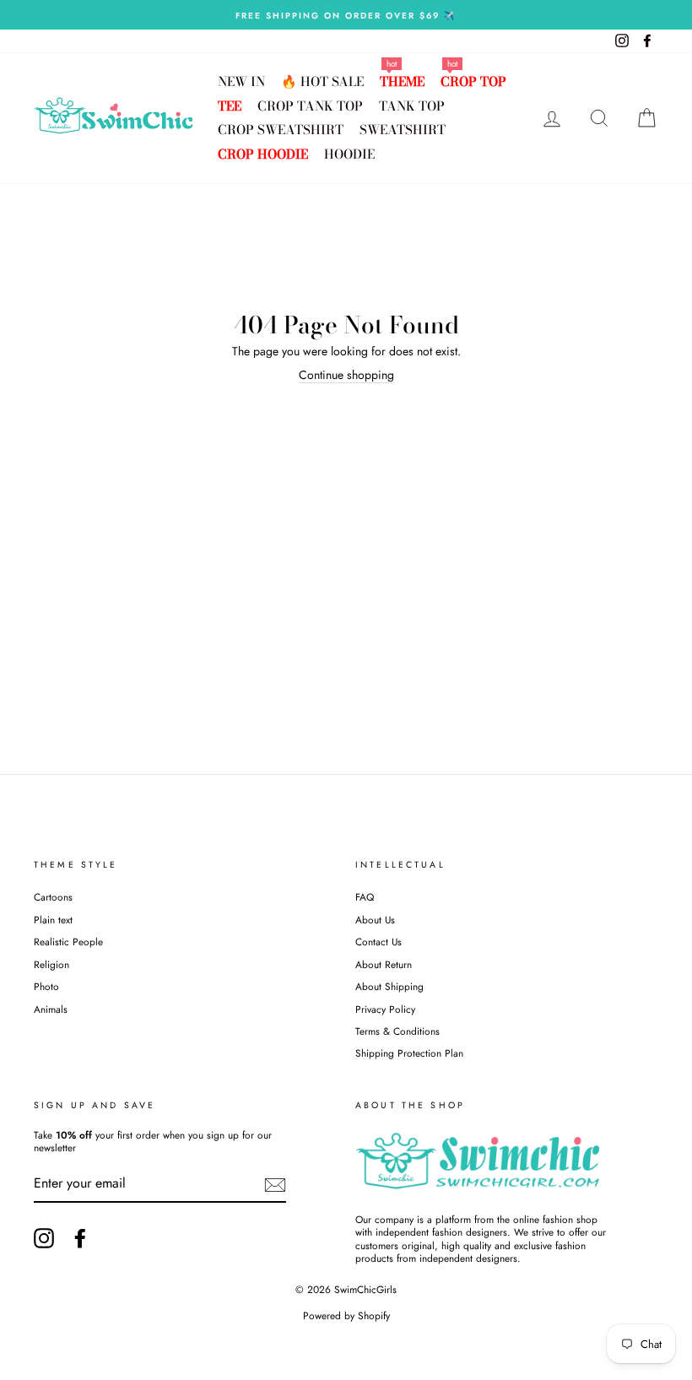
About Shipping (389, 986)
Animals (51, 1009)
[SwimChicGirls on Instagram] (44, 1238)
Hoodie (349, 154)
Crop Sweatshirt (280, 129)
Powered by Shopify (346, 1315)
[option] (346, 14)
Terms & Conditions (397, 1031)
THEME (402, 81)
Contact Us (378, 941)
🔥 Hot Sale (322, 81)
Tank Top (412, 106)
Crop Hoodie (263, 154)
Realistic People (70, 941)
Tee (229, 106)
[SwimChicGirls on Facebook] (80, 1238)
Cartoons (53, 897)
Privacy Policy (385, 1009)
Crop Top (473, 81)
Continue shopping (346, 375)
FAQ (364, 897)
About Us (375, 919)
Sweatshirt (403, 129)
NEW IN (241, 81)
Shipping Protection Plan (409, 1053)
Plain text (53, 919)
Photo (46, 986)
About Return (383, 964)
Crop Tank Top (310, 106)
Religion (51, 964)
